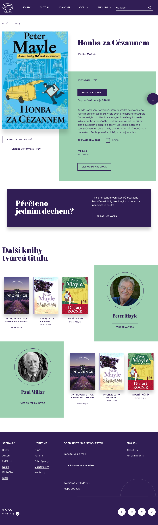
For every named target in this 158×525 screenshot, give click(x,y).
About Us (132, 450)
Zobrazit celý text (88, 140)
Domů (5, 24)
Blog (5, 478)
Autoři (44, 7)
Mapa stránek (72, 489)
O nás (38, 450)
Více (81, 7)
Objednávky (42, 467)
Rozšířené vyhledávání (77, 483)
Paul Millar (33, 392)
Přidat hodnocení (107, 216)
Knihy (26, 7)
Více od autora (125, 327)
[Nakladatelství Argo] (8, 8)
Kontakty (40, 472)
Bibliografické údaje (94, 167)
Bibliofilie (7, 472)
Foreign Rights (135, 456)
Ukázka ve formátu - (26, 149)
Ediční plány (42, 461)
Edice (5, 467)
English (103, 7)
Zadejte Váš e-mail (75, 454)
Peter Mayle (125, 316)
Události (64, 7)
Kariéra (39, 456)
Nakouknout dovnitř (19, 140)
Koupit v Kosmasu (92, 93)
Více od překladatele (33, 403)
